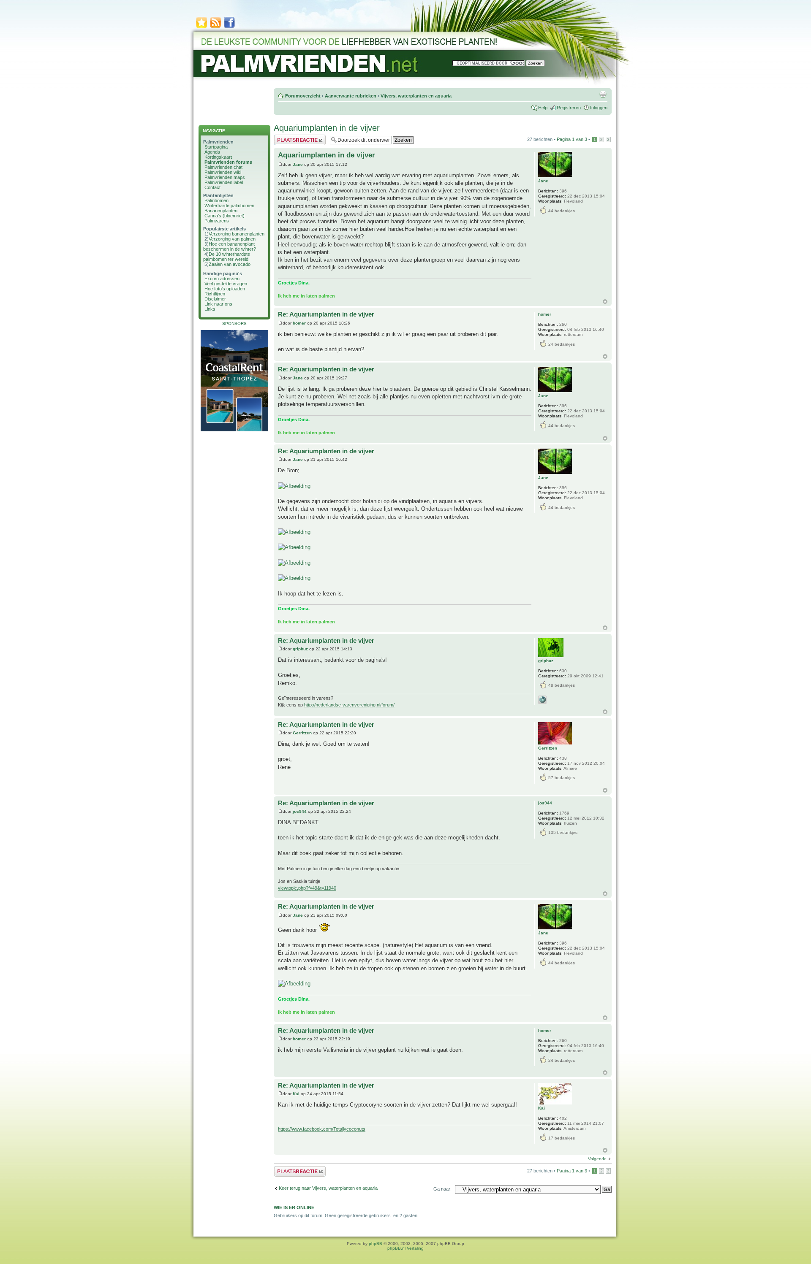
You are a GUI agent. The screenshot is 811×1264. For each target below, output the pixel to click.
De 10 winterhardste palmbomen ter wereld (226, 257)
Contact (212, 187)
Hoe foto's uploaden (224, 288)
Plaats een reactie (292, 137)
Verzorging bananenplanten (236, 233)
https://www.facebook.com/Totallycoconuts (321, 1128)
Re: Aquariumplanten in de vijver (326, 314)
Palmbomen (216, 200)
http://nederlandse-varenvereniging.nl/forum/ (349, 704)
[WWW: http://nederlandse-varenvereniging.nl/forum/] (542, 700)
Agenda (212, 151)
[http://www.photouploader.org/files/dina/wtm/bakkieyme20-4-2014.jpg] (294, 983)
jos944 (300, 811)
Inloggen (598, 107)
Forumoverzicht (303, 95)
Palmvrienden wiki (222, 172)
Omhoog (605, 301)
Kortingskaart (218, 157)
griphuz (300, 649)
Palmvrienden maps (224, 177)
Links (209, 308)
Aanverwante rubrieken (350, 95)
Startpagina (216, 146)
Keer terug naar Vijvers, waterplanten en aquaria (328, 1188)
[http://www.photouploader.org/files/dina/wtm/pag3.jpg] (294, 563)
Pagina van (572, 139)
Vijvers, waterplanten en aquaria (416, 95)
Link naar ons (218, 303)
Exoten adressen (221, 278)
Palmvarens (216, 220)
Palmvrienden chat (223, 167)
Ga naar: (442, 1188)
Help (542, 107)
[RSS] (215, 27)
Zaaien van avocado (229, 264)
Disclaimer (215, 298)
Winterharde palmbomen (229, 205)
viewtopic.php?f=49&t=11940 (307, 887)
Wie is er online (294, 1207)
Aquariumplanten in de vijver (327, 128)
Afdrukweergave (602, 94)
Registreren (569, 107)
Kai (296, 1093)
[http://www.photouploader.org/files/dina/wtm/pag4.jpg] (294, 578)
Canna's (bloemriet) (224, 215)
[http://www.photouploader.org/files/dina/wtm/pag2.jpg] (294, 547)
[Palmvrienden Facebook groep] (229, 27)
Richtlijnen (214, 293)
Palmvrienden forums (228, 162)
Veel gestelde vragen (225, 283)
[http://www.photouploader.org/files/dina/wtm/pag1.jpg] (294, 532)
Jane (298, 164)
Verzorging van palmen (232, 238)
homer (299, 323)
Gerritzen (302, 733)
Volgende (597, 1158)
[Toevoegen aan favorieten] (201, 27)
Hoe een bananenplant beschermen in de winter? (229, 246)
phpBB (375, 1243)
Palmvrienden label (223, 182)
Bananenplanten (220, 210)
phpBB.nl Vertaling (405, 1248)
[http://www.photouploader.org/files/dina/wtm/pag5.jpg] (294, 486)
